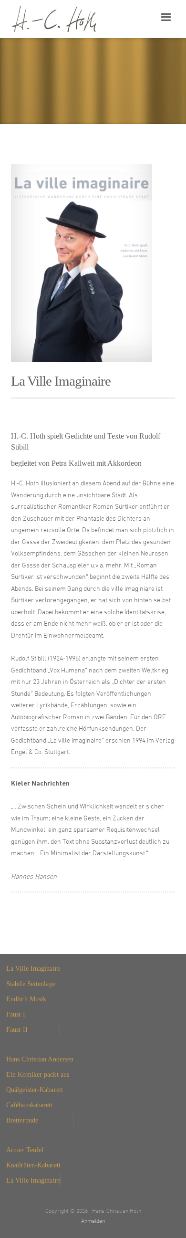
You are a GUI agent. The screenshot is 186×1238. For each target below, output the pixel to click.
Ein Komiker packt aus (37, 1074)
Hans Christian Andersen (39, 1059)
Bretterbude (22, 1120)
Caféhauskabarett (29, 1105)
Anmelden (93, 1221)
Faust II (17, 1029)
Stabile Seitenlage (30, 983)
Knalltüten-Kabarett (33, 1165)
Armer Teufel (24, 1150)
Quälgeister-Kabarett (34, 1089)
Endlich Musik (26, 999)
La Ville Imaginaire (33, 968)
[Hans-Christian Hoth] (73, 19)
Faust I (15, 1014)
